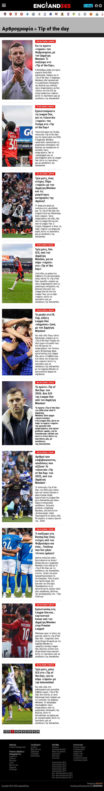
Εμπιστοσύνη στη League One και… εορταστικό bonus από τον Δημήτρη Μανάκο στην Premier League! (45, 619)
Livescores (56, 754)
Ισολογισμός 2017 (59, 771)
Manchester (13, 765)
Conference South (80, 760)
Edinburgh (13, 769)
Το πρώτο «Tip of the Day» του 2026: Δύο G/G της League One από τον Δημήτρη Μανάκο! (45, 395)
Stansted (12, 761)
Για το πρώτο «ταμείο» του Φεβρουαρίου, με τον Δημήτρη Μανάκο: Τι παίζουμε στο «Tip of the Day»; (45, 55)
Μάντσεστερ (36, 749)
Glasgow (12, 767)
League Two (78, 754)
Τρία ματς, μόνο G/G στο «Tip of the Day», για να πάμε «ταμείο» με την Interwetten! (45, 676)
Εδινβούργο (35, 756)
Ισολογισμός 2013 (59, 762)
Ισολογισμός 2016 (59, 769)
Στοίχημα (99, 788)
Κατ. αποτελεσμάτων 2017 (62, 777)
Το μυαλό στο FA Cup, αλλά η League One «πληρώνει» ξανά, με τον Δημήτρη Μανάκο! (45, 323)
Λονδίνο (34, 747)
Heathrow (13, 756)
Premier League (79, 747)
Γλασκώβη (35, 754)
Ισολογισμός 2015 (59, 767)
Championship (78, 749)
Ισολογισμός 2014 (59, 764)
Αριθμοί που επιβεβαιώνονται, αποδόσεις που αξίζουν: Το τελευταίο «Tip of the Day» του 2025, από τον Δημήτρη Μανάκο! (45, 469)
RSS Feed (55, 756)
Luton (11, 763)
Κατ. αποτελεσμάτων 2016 (62, 775)
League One (77, 751)
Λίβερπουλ (35, 751)
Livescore (55, 758)
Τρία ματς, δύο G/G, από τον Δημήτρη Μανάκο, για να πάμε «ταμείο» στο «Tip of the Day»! (44, 259)
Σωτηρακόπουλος (59, 749)
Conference (77, 756)
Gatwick (12, 758)
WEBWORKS (98, 786)
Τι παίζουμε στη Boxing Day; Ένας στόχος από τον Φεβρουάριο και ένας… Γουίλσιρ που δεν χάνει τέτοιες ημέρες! (45, 543)
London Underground (17, 747)
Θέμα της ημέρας (58, 751)
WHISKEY (99, 783)
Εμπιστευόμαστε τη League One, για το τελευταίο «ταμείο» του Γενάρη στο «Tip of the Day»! (45, 119)
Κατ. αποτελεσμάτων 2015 (62, 773)
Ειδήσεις (55, 747)
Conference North (80, 758)
